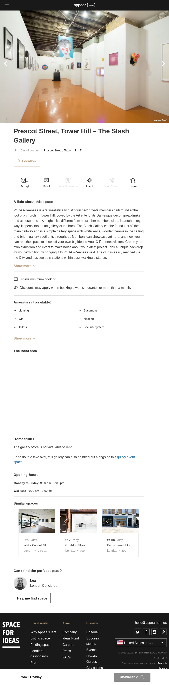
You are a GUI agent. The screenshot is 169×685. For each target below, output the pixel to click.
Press (66, 651)
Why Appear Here (43, 632)
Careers (68, 644)
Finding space (41, 644)
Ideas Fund (70, 638)
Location (29, 161)
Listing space (40, 638)
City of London (30, 150)
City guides (94, 668)
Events (91, 650)
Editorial (92, 632)
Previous (12, 67)
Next (156, 67)
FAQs (66, 657)
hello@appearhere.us (151, 622)
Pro (33, 662)
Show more (22, 266)
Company (69, 632)
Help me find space (32, 598)
